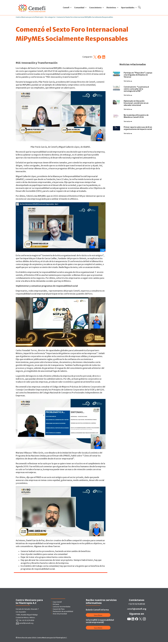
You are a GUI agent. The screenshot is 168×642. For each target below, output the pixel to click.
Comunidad (79, 8)
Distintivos (111, 8)
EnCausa (56, 604)
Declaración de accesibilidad (63, 611)
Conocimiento (95, 8)
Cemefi (66, 8)
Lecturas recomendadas (61, 606)
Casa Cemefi (57, 602)
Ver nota (127, 81)
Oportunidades (127, 8)
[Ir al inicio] (32, 3)
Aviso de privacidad (60, 614)
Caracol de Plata (58, 609)
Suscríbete (98, 615)
